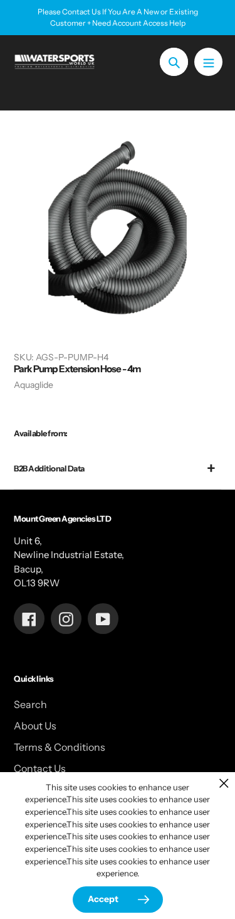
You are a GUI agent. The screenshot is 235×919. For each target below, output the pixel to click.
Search (30, 704)
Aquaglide (33, 384)
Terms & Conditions (59, 747)
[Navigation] (208, 62)
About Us (35, 725)
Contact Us (40, 768)
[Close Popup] (224, 783)
